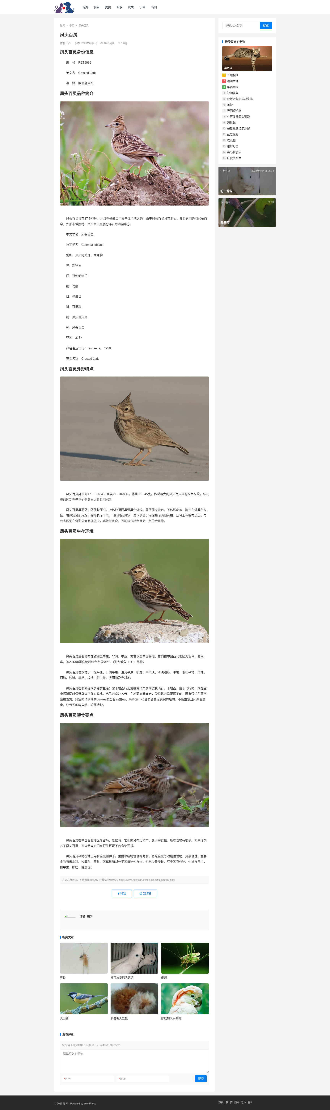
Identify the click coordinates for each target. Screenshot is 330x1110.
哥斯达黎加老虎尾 (238, 128)
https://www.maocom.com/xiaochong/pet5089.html (147, 879)
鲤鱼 (243, 1102)
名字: (67, 1078)
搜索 (266, 25)
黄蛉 (63, 977)
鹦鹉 (236, 1102)
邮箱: (122, 1078)
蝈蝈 (164, 977)
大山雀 (64, 1018)
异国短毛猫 (234, 110)
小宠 (142, 7)
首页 (85, 7)
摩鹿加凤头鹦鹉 (171, 1018)
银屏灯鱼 (233, 146)
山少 (69, 43)
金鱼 (250, 1102)
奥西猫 (228, 68)
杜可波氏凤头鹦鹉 (122, 977)
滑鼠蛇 (231, 122)
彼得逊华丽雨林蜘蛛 (240, 98)
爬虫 (131, 7)
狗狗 (108, 7)
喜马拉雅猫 (234, 152)
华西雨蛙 (233, 87)
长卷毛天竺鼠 (119, 1018)
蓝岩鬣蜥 (233, 134)
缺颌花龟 (233, 93)
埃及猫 (231, 140)
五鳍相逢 (233, 75)
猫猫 (96, 7)
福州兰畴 (233, 81)
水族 (119, 7)
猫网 (62, 25)
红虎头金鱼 (234, 158)
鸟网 (154, 7)
